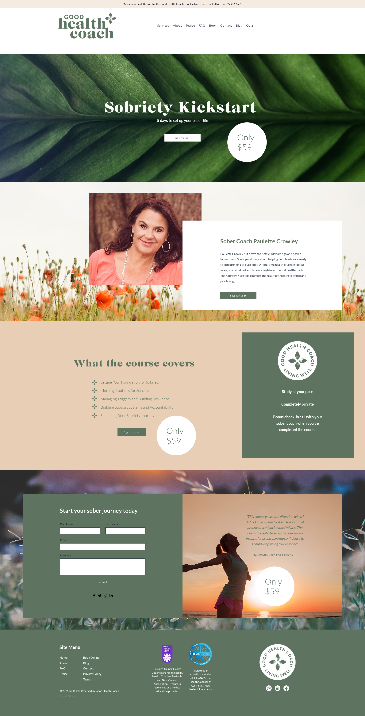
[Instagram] (105, 595)
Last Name (112, 524)
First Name (66, 524)
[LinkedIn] (111, 595)
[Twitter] (99, 595)
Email (63, 540)
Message (65, 555)
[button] (163, 25)
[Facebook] (94, 595)
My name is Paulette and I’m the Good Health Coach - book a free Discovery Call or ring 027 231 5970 (182, 4)
